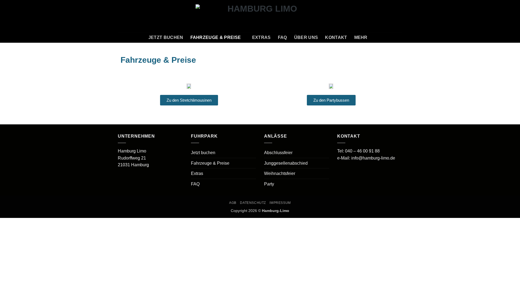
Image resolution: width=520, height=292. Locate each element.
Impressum (280, 203)
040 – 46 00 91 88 (362, 151)
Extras (261, 37)
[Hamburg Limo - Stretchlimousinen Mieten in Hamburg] (260, 16)
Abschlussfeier (278, 152)
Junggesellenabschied (286, 163)
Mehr (361, 37)
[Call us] (398, 16)
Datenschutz (253, 203)
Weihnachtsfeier (279, 173)
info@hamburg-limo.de (373, 158)
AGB (232, 203)
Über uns (306, 37)
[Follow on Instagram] (384, 16)
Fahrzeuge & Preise (215, 37)
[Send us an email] (391, 16)
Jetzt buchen (165, 37)
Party (269, 184)
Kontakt (336, 37)
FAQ (282, 37)
